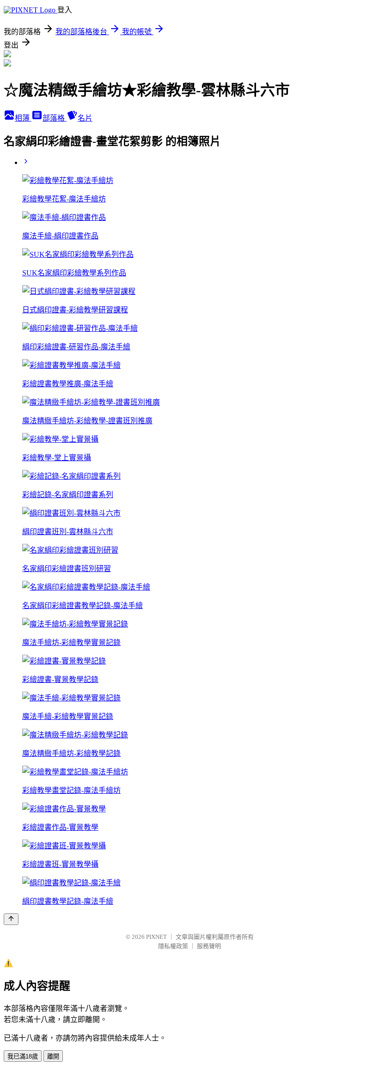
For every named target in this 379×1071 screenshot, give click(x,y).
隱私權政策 (173, 946)
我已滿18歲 (22, 1056)
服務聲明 (209, 946)
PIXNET (156, 936)
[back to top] (11, 919)
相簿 (23, 118)
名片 (85, 118)
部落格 (55, 118)
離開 (53, 1056)
